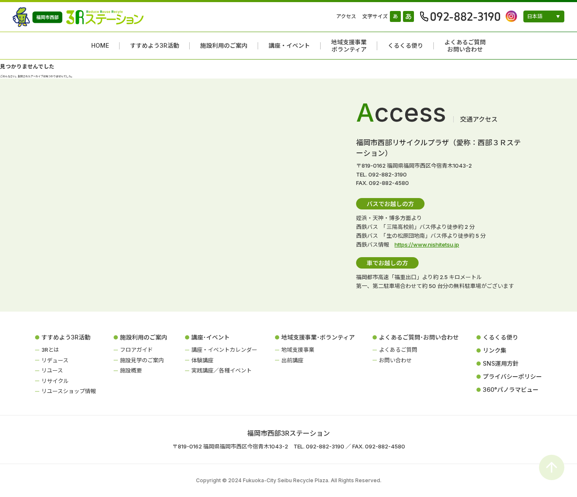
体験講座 (202, 360)
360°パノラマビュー (511, 389)
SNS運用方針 (501, 363)
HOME (100, 45)
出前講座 (292, 360)
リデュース (54, 360)
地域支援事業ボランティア (349, 46)
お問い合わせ (395, 360)
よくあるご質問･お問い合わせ (419, 337)
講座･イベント (210, 337)
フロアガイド (136, 349)
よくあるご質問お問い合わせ (465, 46)
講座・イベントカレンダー (224, 349)
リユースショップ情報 (68, 391)
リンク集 (494, 350)
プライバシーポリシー (512, 376)
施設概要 (131, 370)
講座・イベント (289, 45)
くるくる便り (405, 45)
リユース (52, 370)
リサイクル (55, 381)
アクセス (346, 16)
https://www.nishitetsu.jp (427, 244)
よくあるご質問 (398, 349)
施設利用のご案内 (224, 45)
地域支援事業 (297, 349)
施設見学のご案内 (142, 360)
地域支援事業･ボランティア (318, 337)
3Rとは (50, 349)
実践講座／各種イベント (221, 370)
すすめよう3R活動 (154, 45)
